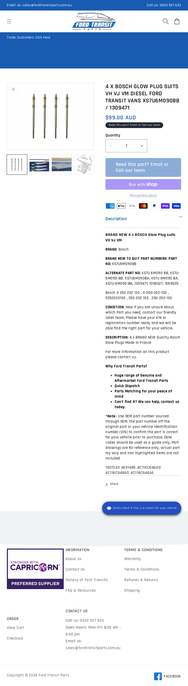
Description (116, 219)
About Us (74, 558)
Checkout (15, 638)
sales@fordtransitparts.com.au (47, 5)
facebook (167, 677)
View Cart (15, 627)
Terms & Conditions (142, 569)
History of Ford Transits (87, 579)
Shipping (132, 590)
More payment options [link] (143, 195)
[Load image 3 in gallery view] (62, 165)
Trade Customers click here (28, 37)
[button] (9, 21)
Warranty (132, 558)
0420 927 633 (170, 5)
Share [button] (114, 484)
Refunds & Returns (141, 579)
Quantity (112, 135)
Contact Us (75, 569)
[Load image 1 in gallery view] (17, 165)
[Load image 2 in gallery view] (39, 165)
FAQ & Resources (81, 590)
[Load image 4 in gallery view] (84, 165)
